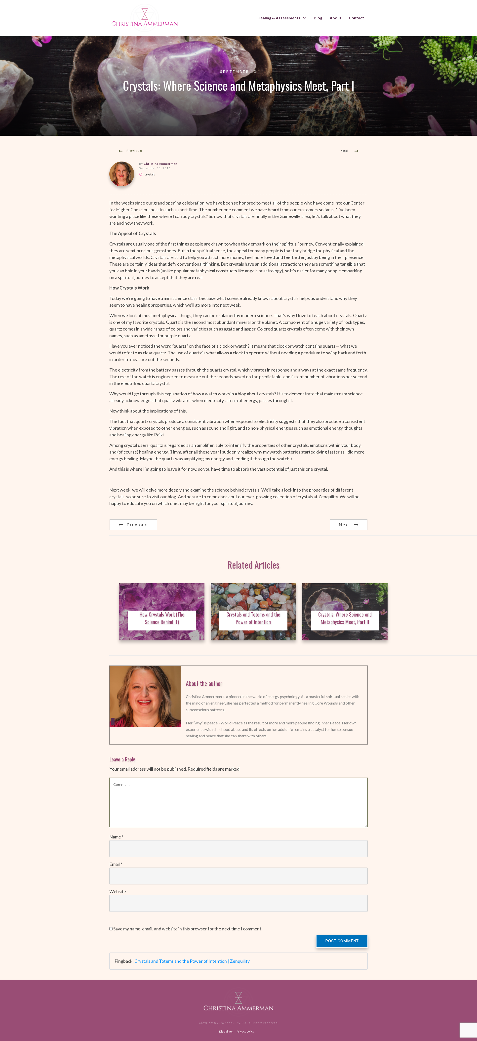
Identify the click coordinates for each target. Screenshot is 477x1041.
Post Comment (342, 941)
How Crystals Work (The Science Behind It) (162, 618)
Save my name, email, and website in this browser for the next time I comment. (187, 928)
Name (116, 836)
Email (115, 864)
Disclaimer (226, 1031)
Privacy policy (245, 1031)
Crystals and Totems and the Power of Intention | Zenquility (192, 961)
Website (117, 891)
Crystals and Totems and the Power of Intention (253, 618)
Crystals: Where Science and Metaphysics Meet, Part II (345, 618)
